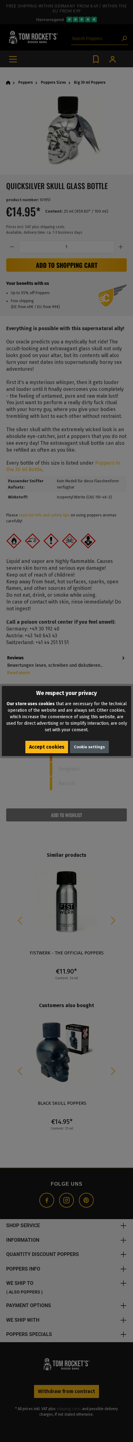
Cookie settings (89, 747)
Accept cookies (46, 747)
